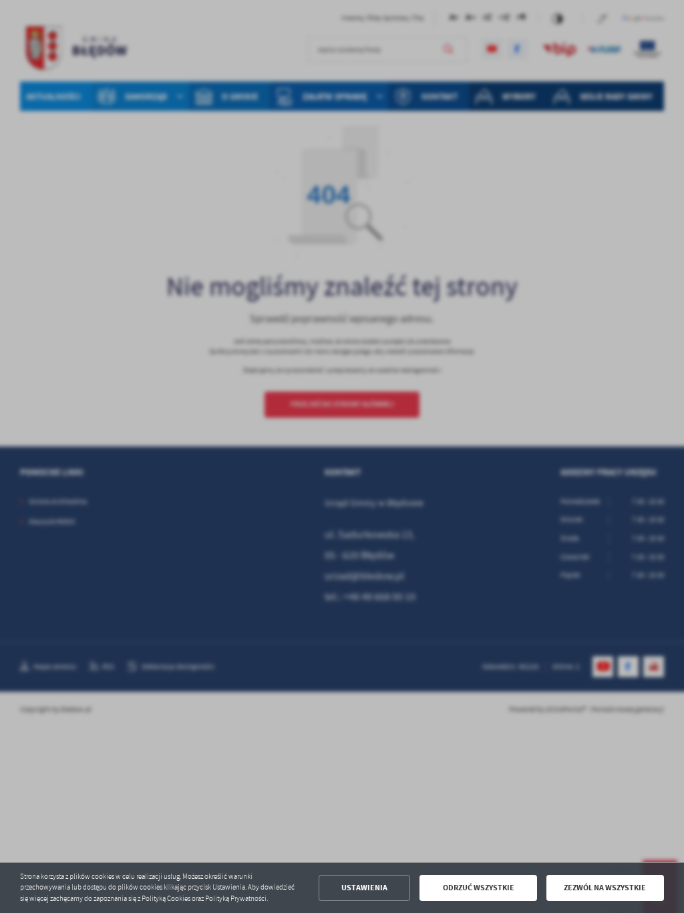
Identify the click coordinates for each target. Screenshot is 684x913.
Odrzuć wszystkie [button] (478, 887)
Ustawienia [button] (364, 887)
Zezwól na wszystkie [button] (605, 887)
